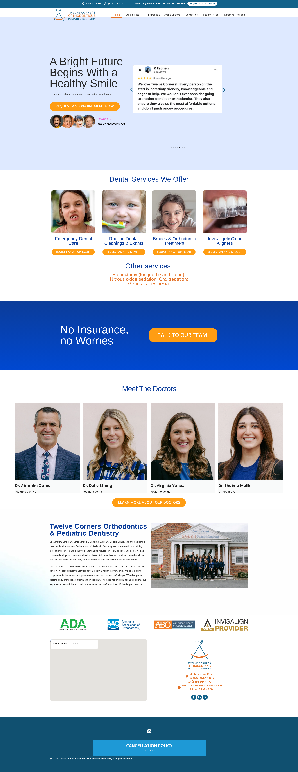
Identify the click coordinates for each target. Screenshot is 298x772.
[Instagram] (205, 697)
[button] (131, 89)
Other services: (149, 266)
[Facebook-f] (193, 697)
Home (116, 15)
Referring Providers (234, 15)
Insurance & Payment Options (164, 15)
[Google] (199, 697)
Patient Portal (211, 15)
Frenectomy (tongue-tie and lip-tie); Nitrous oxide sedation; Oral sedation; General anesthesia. (149, 279)
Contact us (192, 15)
